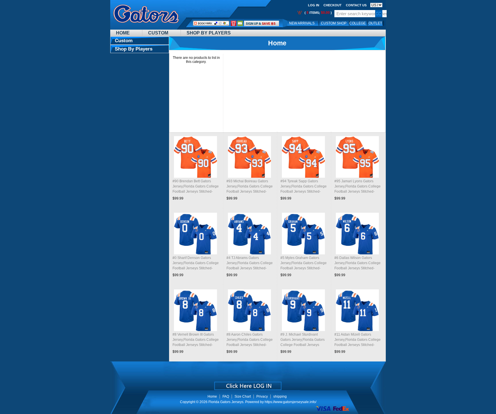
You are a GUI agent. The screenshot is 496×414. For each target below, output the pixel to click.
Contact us (356, 5)
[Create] (247, 384)
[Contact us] (240, 23)
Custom (158, 32)
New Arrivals (302, 23)
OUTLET (375, 23)
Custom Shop (333, 23)
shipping (280, 396)
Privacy (262, 396)
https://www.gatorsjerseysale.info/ (290, 402)
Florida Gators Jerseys (225, 402)
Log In (313, 5)
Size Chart (243, 396)
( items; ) (318, 12)
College (357, 23)
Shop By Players (209, 32)
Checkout (332, 5)
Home (123, 32)
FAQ (225, 396)
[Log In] (261, 23)
